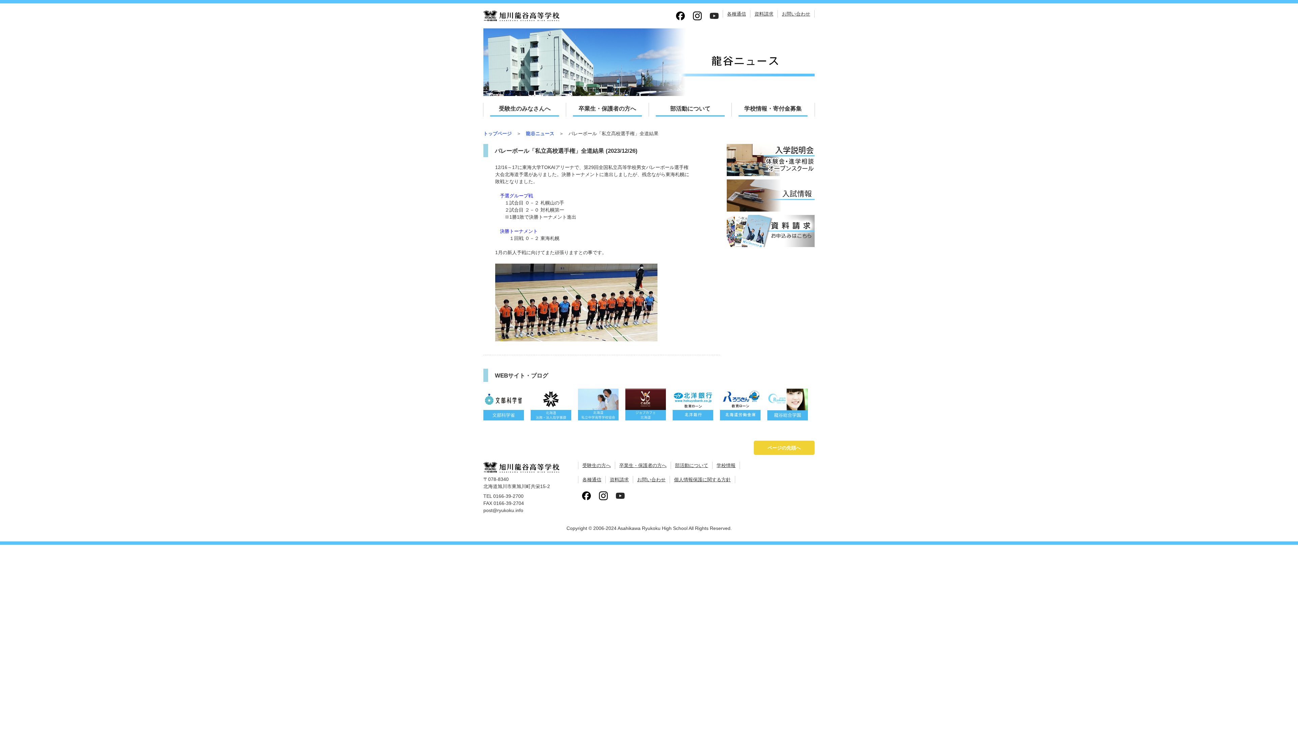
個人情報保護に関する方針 (702, 479)
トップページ (497, 133)
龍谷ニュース (540, 133)
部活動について (690, 108)
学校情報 (726, 465)
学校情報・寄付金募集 (773, 108)
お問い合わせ (796, 14)
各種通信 (736, 14)
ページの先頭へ (784, 448)
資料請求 (763, 14)
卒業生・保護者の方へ (607, 108)
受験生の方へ (596, 465)
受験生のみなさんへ (525, 108)
